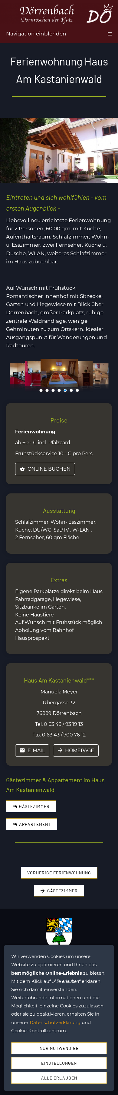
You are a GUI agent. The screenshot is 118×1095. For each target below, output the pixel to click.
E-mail (36, 750)
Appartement (35, 824)
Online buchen (49, 469)
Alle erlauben (59, 1077)
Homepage (79, 750)
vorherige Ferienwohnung (59, 872)
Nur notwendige (59, 1048)
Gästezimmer (34, 806)
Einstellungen (59, 1063)
